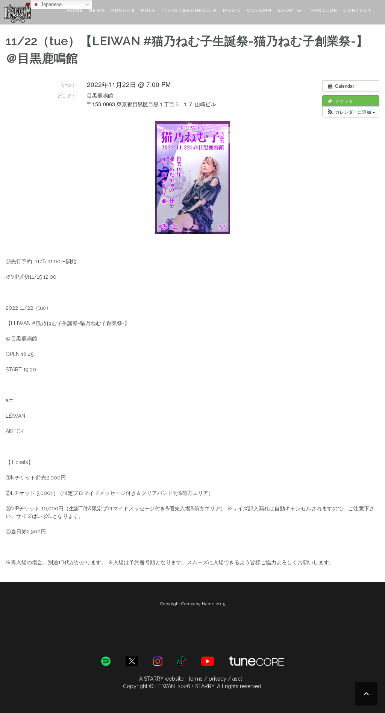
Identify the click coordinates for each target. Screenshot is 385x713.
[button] (351, 112)
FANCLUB (324, 10)
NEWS (97, 10)
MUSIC (232, 10)
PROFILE (123, 10)
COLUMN (259, 10)
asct (237, 679)
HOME (75, 10)
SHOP (285, 10)
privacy (217, 679)
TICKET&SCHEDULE (189, 10)
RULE (148, 10)
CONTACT (357, 10)
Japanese (50, 4)
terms (196, 679)
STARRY (153, 679)
